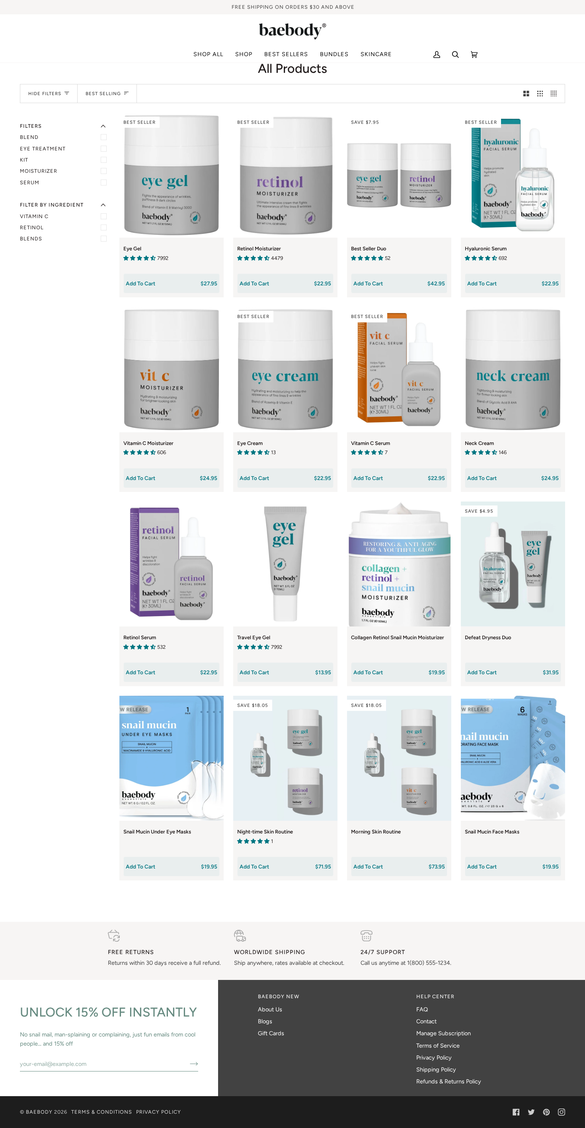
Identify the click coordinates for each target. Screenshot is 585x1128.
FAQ (422, 1009)
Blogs (265, 1021)
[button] (243, 54)
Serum (29, 182)
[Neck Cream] (513, 369)
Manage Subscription (443, 1033)
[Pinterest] (546, 1112)
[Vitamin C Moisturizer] (171, 369)
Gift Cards (271, 1033)
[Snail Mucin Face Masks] (513, 758)
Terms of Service (438, 1045)
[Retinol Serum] (171, 564)
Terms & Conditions (101, 1112)
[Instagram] (561, 1112)
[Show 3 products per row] (540, 93)
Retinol (32, 227)
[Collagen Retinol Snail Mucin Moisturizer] (399, 564)
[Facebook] (516, 1112)
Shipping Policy (436, 1069)
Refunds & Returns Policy (448, 1081)
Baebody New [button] (278, 996)
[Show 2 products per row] (526, 93)
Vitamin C (34, 216)
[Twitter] (531, 1112)
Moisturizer (38, 171)
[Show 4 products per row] (556, 93)
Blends (31, 239)
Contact (426, 1021)
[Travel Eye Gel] (285, 564)
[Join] (187, 1064)
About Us (270, 1009)
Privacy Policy (434, 1057)
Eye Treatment (43, 149)
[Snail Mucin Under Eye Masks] (171, 758)
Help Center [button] (435, 996)
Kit (24, 160)
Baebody (39, 1112)
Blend (29, 137)
